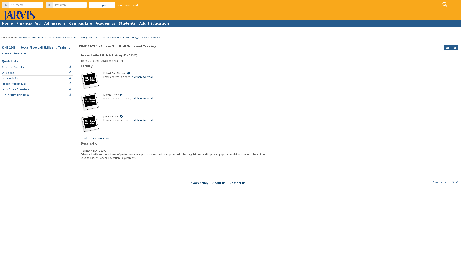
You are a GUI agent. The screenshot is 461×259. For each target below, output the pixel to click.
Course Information (150, 37)
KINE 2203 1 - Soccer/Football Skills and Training (113, 37)
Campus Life (80, 23)
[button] (454, 48)
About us (218, 183)
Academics (105, 23)
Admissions (55, 23)
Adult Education (154, 23)
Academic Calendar (13, 67)
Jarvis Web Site (10, 78)
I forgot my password (127, 5)
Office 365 (8, 72)
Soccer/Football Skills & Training (70, 37)
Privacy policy (198, 183)
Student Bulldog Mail (14, 83)
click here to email (142, 77)
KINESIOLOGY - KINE (42, 37)
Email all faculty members (96, 138)
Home (7, 23)
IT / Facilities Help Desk (15, 95)
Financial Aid (28, 23)
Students (127, 23)
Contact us (237, 183)
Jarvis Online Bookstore (15, 89)
